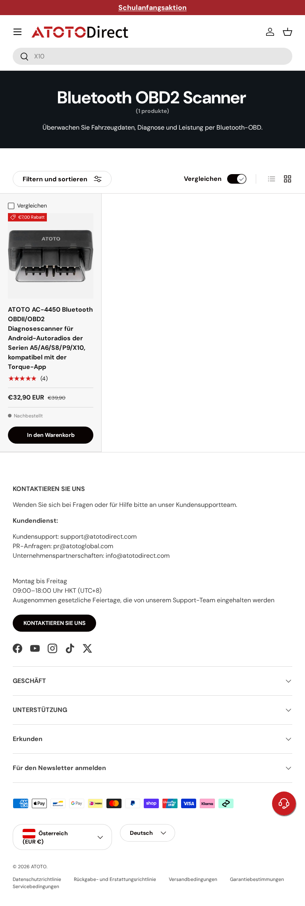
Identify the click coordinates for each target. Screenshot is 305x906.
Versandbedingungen (193, 879)
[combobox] (152, 56)
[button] (287, 32)
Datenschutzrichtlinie (37, 879)
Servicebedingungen (36, 886)
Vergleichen (203, 179)
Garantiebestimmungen (257, 879)
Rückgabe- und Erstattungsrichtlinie (115, 879)
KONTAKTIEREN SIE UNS (54, 623)
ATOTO (38, 866)
